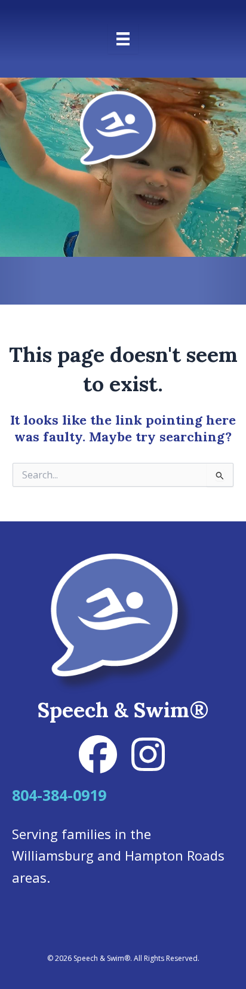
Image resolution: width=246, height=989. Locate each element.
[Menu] (123, 39)
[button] (98, 754)
